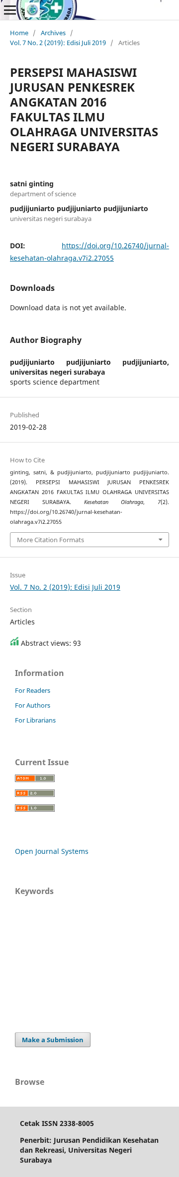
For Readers (32, 690)
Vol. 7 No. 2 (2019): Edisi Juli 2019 (58, 42)
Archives (53, 32)
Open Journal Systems (52, 851)
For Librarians (35, 720)
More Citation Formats (50, 539)
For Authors (32, 705)
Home (19, 32)
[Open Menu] (10, 10)
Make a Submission (53, 1039)
